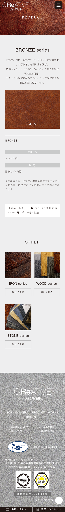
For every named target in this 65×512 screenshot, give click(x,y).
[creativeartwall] (16, 3)
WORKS (53, 412)
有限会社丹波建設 (44, 446)
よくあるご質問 (47, 427)
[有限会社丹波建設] (18, 446)
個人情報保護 (47, 431)
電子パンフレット (20, 431)
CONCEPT (22, 412)
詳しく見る (18, 292)
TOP (9, 412)
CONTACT (32, 417)
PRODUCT (38, 412)
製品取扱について (19, 427)
